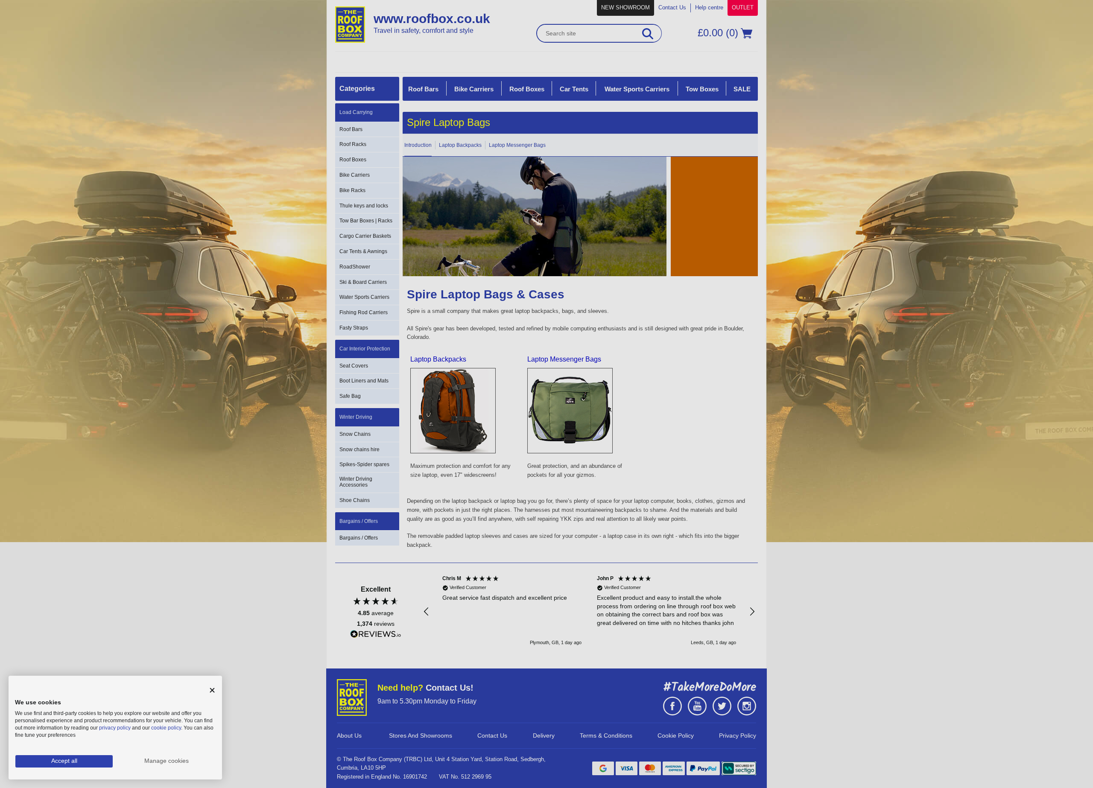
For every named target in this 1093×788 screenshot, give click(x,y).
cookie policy (166, 728)
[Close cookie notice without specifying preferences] (212, 690)
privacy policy (115, 728)
